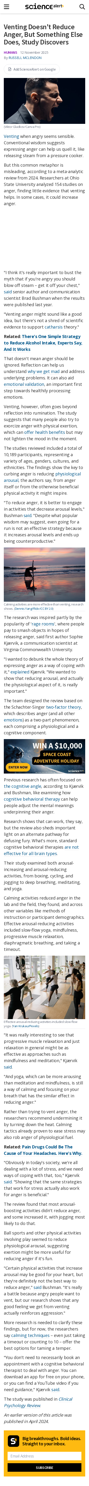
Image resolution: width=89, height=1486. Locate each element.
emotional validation (24, 384)
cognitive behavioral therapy (32, 799)
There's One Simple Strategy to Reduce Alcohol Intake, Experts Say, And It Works (43, 343)
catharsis (53, 327)
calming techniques (30, 1335)
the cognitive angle (22, 786)
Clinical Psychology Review (38, 1402)
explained (19, 672)
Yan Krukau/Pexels (25, 1026)
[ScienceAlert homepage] (44, 7)
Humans (10, 52)
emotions (13, 720)
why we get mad (44, 371)
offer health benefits (44, 432)
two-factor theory (63, 707)
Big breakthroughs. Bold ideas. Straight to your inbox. (51, 1441)
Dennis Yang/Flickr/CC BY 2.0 (34, 608)
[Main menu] (8, 7)
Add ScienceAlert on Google (35, 69)
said (8, 292)
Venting (11, 136)
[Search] (82, 7)
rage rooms (43, 624)
